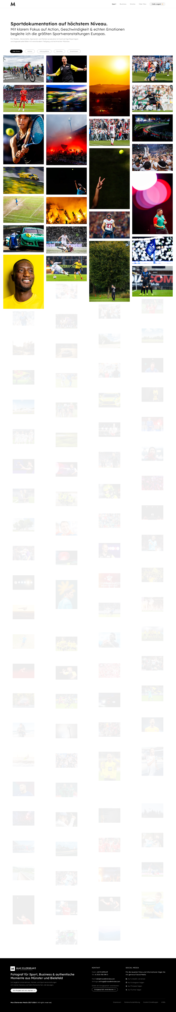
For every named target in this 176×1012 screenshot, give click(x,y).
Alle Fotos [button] (16, 51)
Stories (132, 4)
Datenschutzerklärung (132, 1002)
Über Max (142, 4)
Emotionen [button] (74, 51)
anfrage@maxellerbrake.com (109, 981)
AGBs (163, 1002)
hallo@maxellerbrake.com (105, 979)
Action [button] (30, 51)
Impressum (117, 1002)
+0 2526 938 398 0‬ (101, 975)
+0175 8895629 (102, 972)
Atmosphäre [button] (44, 51)
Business (123, 4)
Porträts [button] (59, 51)
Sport (114, 4)
